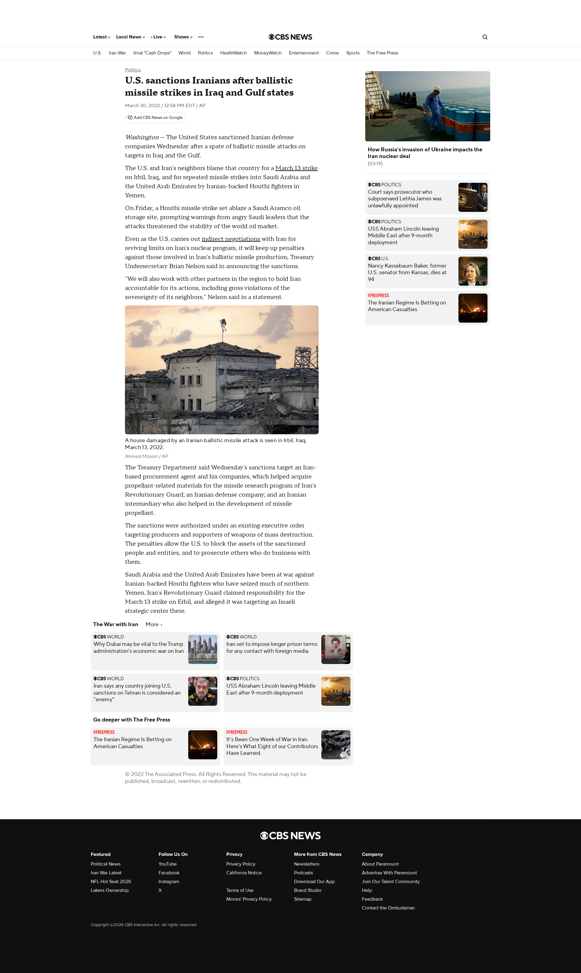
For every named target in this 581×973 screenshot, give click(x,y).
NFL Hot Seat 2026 (111, 881)
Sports (352, 53)
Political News (105, 864)
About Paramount (380, 864)
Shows (182, 37)
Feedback (372, 899)
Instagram (169, 881)
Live (158, 37)
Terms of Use (240, 890)
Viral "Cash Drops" (152, 53)
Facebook (169, 872)
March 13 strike (296, 168)
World (185, 53)
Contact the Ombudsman (388, 908)
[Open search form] (485, 37)
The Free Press (382, 53)
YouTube (168, 864)
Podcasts (303, 872)
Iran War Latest (106, 872)
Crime (332, 53)
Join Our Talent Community (391, 881)
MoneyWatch (268, 53)
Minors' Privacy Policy (249, 899)
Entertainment (304, 53)
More (153, 624)
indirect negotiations (231, 239)
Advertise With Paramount (389, 872)
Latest (100, 37)
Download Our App (314, 881)
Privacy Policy (240, 864)
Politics (205, 53)
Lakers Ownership (110, 890)
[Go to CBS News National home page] (290, 37)
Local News (129, 37)
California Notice (244, 872)
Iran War (117, 53)
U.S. (97, 53)
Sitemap (302, 899)
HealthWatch (233, 53)
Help (367, 890)
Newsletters (306, 864)
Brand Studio (307, 890)
